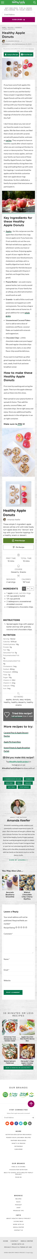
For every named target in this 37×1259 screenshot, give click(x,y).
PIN (19, 424)
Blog (18, 1202)
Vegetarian (24, 787)
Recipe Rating (9, 927)
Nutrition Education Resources (18, 1134)
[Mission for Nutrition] (24, 1094)
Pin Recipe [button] (19, 547)
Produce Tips (18, 1210)
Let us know (17, 716)
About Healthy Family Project (18, 1218)
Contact (14, 1241)
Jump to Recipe (12, 54)
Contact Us (18, 1230)
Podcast (18, 1205)
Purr (32, 1252)
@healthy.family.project (19, 761)
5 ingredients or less (13, 779)
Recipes (11, 27)
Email (6, 970)
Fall (19, 783)
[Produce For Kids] (13, 1094)
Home (4, 27)
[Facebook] (16, 1123)
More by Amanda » (18, 860)
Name (7, 959)
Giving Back (18, 1221)
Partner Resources (18, 1140)
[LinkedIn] (29, 1123)
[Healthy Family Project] (3, 1094)
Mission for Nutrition (18, 1169)
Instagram (18, 1146)
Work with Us (18, 1224)
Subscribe (17, 20)
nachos (9, 140)
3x (32, 588)
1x (24, 588)
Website (7, 980)
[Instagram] (25, 1123)
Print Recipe (27, 54)
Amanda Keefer (12, 41)
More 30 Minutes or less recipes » (18, 1068)
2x (28, 588)
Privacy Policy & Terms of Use (18, 1247)
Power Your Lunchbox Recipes (18, 1137)
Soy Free (11, 787)
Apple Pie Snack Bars (12, 742)
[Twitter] (21, 1123)
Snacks (28, 783)
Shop (19, 1207)
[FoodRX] (33, 1094)
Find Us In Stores (18, 1166)
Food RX (18, 1177)
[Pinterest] (11, 1123)
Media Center (18, 1227)
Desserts (18, 27)
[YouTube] (7, 1123)
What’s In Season (18, 1143)
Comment (8, 934)
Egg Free (9, 783)
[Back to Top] (31, 1104)
